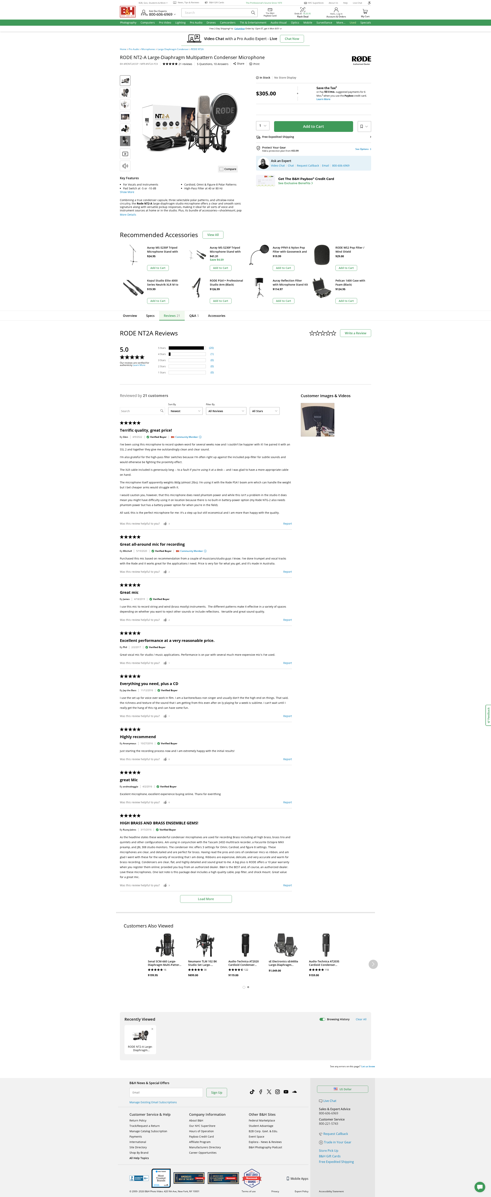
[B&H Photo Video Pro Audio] (129, 11)
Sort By (172, 404)
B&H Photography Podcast (265, 1147)
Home (123, 49)
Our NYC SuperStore (202, 1126)
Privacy (275, 1191)
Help (345, 2)
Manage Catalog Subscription (148, 1131)
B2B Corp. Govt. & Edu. (263, 1131)
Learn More (139, 365)
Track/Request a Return (144, 1126)
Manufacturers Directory (205, 1147)
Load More (206, 899)
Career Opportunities (203, 1152)
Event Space (256, 1136)
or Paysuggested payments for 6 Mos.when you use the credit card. (341, 93)
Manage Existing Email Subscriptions (153, 1102)
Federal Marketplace (262, 1120)
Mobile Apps (299, 1178)
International (137, 1142)
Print (256, 64)
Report (287, 523)
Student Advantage (261, 1126)
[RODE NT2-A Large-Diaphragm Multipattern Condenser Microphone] (190, 123)
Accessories (216, 316)
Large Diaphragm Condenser (173, 49)
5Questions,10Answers (212, 64)
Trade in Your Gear (337, 1142)
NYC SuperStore (316, 2)
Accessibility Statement (331, 1191)
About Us (333, 2)
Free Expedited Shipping (336, 1162)
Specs (150, 316)
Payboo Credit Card (201, 1136)
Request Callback (335, 1134)
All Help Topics (139, 1158)
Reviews (172, 316)
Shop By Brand (138, 1152)
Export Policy (301, 1191)
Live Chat (357, 2)
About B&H (196, 1120)
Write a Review (355, 333)
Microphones (148, 49)
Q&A (194, 316)
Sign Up (216, 1092)
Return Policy (137, 1120)
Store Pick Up (328, 1151)
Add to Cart (313, 126)
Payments (135, 1136)
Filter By (210, 404)
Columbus (239, 28)
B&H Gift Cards (330, 1156)
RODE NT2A (197, 49)
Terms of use (249, 1191)
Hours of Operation (201, 1131)
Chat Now (292, 39)
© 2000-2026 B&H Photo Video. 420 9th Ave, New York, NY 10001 (164, 1191)
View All (213, 235)
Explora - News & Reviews (265, 1142)
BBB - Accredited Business (139, 1178)
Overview (130, 316)
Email (136, 1092)
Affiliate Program (200, 1142)
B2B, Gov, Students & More (152, 2)
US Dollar (345, 1089)
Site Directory (138, 1147)
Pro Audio (134, 49)
